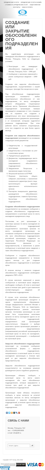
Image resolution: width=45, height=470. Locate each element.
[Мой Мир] (14, 412)
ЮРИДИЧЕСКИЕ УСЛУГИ (11, 2)
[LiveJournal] (16, 412)
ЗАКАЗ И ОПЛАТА (27, 7)
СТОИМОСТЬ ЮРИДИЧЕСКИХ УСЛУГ (16, 4)
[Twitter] (9, 412)
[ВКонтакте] (7, 412)
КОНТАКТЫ (16, 7)
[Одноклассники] (12, 412)
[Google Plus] (19, 412)
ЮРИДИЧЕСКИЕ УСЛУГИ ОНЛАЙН (31, 2)
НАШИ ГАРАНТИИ (35, 4)
